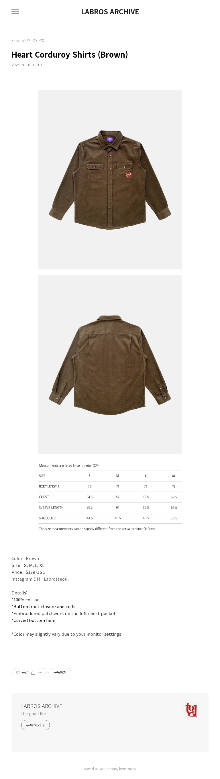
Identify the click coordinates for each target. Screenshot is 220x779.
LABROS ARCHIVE (110, 11)
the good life (33, 713)
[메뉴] (15, 11)
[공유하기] (33, 672)
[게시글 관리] (40, 672)
